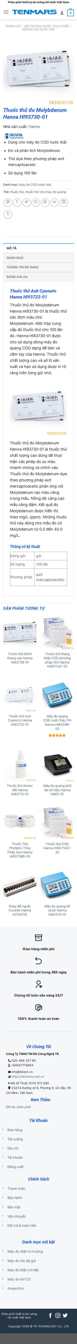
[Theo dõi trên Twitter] (65, 1316)
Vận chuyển (16, 1216)
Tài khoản (15, 1158)
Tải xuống (15, 1139)
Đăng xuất (15, 1167)
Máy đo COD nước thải (38, 29)
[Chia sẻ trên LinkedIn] (63, 202)
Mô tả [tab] (12, 248)
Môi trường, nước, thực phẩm (46, 26)
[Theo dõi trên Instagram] (57, 1316)
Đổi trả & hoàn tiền (21, 1226)
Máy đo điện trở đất (23, 1270)
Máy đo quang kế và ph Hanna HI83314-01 (57, 910)
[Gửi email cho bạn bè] (35, 202)
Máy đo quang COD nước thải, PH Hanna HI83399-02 (57, 722)
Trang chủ (13, 26)
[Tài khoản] (62, 12)
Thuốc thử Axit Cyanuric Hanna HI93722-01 (20, 720)
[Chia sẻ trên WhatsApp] (8, 202)
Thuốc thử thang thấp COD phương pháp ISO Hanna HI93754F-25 (57, 660)
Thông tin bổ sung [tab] (22, 267)
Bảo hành (14, 1198)
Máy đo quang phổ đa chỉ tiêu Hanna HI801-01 (57, 790)
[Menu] (6, 12)
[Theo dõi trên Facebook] (50, 1316)
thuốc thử (17, 192)
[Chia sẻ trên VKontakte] (54, 202)
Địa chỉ (12, 1148)
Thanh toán (16, 1189)
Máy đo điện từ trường (25, 1251)
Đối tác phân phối (18, 1107)
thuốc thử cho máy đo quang (45, 192)
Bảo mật (14, 1207)
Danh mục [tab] (15, 258)
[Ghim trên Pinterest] (45, 202)
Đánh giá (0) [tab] (17, 277)
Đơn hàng (14, 1130)
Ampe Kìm (15, 1288)
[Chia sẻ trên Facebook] (17, 202)
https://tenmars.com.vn (28, 1076)
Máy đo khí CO (19, 1279)
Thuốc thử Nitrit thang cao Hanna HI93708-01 (20, 658)
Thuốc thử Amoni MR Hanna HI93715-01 (20, 790)
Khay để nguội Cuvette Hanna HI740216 (20, 910)
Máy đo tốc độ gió (21, 1261)
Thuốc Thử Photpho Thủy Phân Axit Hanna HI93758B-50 (19, 850)
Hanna (34, 126)
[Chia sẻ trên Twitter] (26, 202)
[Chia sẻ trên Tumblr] (8, 214)
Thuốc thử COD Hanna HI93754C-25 (57, 848)
